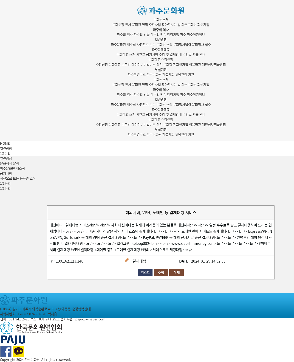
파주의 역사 (161, 29)
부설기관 (161, 69)
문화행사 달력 (9, 163)
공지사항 (6, 173)
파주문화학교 (161, 49)
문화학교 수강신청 (160, 59)
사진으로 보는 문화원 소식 (18, 178)
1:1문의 (5, 183)
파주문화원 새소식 (12, 168)
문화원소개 (160, 19)
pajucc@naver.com (90, 319)
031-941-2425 (19, 319)
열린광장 (161, 39)
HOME (5, 143)
